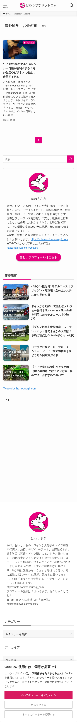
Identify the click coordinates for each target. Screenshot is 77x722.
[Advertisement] (38, 447)
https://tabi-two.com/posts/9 (22, 247)
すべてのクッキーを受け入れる (38, 695)
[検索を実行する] (70, 159)
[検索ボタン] (71, 5)
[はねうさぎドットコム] (38, 5)
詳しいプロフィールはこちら (38, 257)
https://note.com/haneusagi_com (49, 239)
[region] (38, 691)
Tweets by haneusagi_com (20, 388)
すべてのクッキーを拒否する (38, 714)
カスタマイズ (38, 704)
